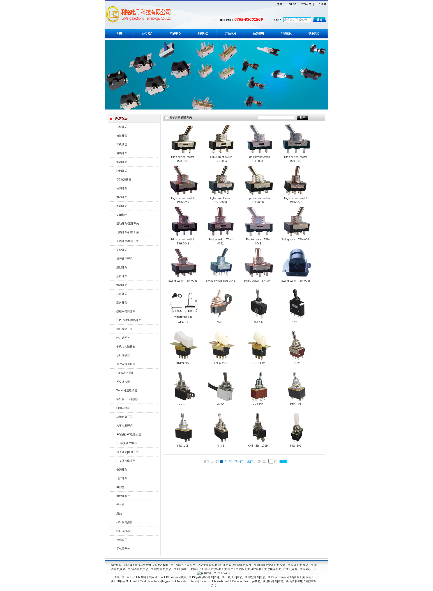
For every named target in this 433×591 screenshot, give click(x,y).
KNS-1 (220, 322)
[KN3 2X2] (259, 400)
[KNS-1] (221, 317)
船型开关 (121, 267)
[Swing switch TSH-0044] (297, 235)
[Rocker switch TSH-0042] (221, 235)
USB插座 (121, 214)
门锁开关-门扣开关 (127, 232)
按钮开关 (121, 126)
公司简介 (147, 33)
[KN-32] (297, 359)
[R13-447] (259, 317)
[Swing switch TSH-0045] (184, 276)
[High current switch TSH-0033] (184, 153)
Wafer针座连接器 (126, 390)
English (291, 4)
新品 (119, 513)
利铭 (119, 33)
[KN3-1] (221, 441)
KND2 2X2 (220, 363)
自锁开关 (121, 153)
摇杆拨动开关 (124, 258)
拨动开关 (121, 162)
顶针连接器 (123, 355)
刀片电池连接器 (125, 364)
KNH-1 (183, 404)
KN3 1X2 (295, 404)
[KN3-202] (297, 441)
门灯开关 (121, 478)
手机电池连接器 (125, 346)
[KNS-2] (221, 400)
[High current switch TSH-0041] (184, 235)
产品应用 (230, 33)
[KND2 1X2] (259, 359)
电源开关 (121, 469)
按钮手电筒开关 (125, 311)
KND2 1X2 (258, 363)
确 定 (283, 461)
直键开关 (121, 249)
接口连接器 (123, 531)
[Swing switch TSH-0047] (259, 276)
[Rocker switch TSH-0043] (259, 235)
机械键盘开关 (124, 416)
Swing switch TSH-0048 (296, 280)
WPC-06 (183, 322)
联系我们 (314, 33)
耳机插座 (121, 144)
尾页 (250, 461)
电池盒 (120, 487)
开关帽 (120, 504)
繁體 (280, 4)
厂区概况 (286, 33)
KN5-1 (296, 322)
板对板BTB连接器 (127, 399)
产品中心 (175, 33)
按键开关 (121, 135)
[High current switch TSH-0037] (184, 194)
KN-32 (296, 363)
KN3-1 (220, 445)
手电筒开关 (123, 548)
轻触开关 (121, 170)
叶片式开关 (123, 337)
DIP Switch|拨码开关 (128, 320)
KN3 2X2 (258, 404)
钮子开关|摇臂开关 (127, 452)
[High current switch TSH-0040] (297, 194)
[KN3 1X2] (297, 400)
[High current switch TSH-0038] (221, 194)
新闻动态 (203, 33)
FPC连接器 (123, 381)
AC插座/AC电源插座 (128, 434)
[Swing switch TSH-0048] (297, 276)
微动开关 (121, 285)
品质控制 (258, 33)
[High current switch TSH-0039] (259, 194)
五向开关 (121, 302)
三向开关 (121, 293)
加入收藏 (321, 4)
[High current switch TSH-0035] (259, 153)
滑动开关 (121, 197)
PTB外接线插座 (125, 460)
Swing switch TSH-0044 (296, 239)
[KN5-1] (297, 317)
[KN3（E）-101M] (259, 441)
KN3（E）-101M (258, 445)
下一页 (239, 461)
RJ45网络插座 (125, 372)
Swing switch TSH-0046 (220, 280)
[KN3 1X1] (184, 441)
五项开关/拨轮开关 (127, 241)
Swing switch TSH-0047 (258, 280)
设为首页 (305, 4)
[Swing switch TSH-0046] (221, 276)
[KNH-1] (184, 400)
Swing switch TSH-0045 (183, 280)
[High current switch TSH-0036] (297, 153)
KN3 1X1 (182, 445)
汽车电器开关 (124, 425)
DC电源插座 (123, 179)
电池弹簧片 (123, 495)
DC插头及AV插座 (126, 443)
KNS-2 (220, 404)
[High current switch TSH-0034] (221, 153)
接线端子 (121, 539)
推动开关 (121, 206)
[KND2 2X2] (221, 359)
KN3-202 (295, 445)
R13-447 (258, 322)
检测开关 (121, 188)
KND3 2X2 (182, 363)
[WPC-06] (184, 317)
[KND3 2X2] (184, 359)
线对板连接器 (124, 522)
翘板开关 (121, 276)
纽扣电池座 (123, 408)
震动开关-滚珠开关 (127, 223)
